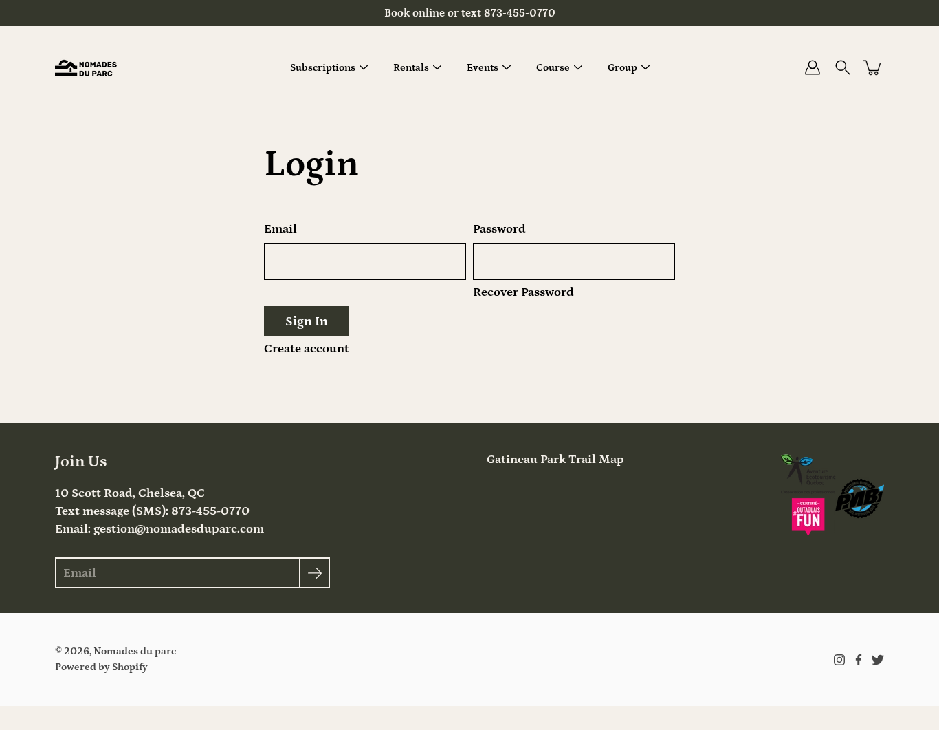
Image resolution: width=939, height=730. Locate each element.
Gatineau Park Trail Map (555, 459)
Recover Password (523, 292)
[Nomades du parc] (86, 67)
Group (622, 68)
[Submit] (314, 572)
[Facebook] (858, 659)
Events (482, 68)
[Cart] (873, 67)
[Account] (813, 67)
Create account (306, 349)
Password (499, 229)
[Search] (843, 67)
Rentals (411, 68)
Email (280, 229)
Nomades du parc (134, 651)
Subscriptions (322, 68)
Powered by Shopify (101, 667)
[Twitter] (878, 659)
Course (553, 68)
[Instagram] (839, 659)
